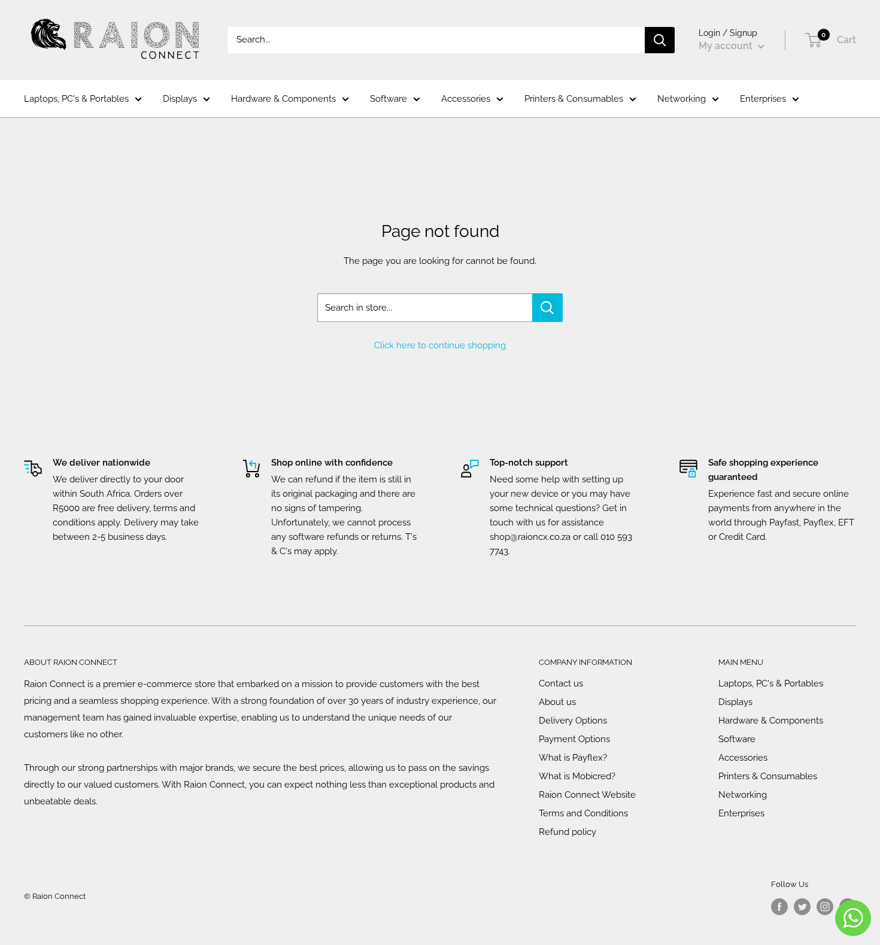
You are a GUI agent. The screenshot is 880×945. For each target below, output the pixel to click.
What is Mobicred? (577, 776)
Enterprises (763, 98)
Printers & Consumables (573, 98)
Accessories (465, 98)
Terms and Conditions (583, 813)
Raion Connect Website (587, 794)
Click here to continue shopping (440, 345)
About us (557, 702)
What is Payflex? (573, 757)
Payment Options (574, 739)
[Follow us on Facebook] (779, 906)
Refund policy (567, 832)
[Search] (660, 40)
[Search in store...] (547, 307)
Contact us (561, 683)
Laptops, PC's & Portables (76, 98)
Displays (180, 98)
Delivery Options (573, 720)
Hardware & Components (283, 98)
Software (388, 98)
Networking (681, 98)
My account (727, 45)
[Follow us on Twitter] (802, 906)
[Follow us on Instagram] (825, 906)
